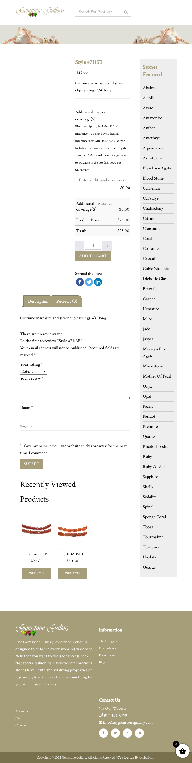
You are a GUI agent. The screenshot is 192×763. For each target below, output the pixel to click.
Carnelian (151, 188)
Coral (147, 238)
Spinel (148, 507)
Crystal (149, 259)
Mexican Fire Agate (154, 352)
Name (26, 407)
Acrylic (149, 98)
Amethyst (151, 138)
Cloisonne (151, 228)
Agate (148, 108)
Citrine (149, 218)
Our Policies (107, 648)
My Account (24, 711)
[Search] (126, 12)
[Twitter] (89, 282)
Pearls (148, 406)
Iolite (147, 319)
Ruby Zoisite (154, 467)
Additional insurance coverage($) (93, 115)
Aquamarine (153, 148)
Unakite (149, 557)
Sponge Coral (154, 517)
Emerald (150, 289)
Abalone (150, 88)
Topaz (148, 527)
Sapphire (150, 477)
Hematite (151, 309)
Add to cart (93, 256)
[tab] (38, 301)
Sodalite (150, 497)
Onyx (147, 386)
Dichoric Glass (155, 279)
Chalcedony (153, 208)
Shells (148, 487)
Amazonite (152, 118)
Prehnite (150, 426)
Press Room (107, 655)
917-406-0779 (115, 715)
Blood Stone (153, 178)
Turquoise (152, 547)
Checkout (22, 725)
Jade (146, 329)
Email (26, 426)
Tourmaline (153, 537)
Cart (18, 718)
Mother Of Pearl (157, 376)
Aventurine (153, 158)
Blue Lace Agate (157, 168)
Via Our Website (113, 708)
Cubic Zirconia (156, 269)
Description (38, 301)
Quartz (149, 436)
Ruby (147, 457)
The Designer (108, 641)
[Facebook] (80, 282)
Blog (102, 662)
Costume (151, 249)
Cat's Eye (151, 198)
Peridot (149, 416)
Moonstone (153, 366)
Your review (32, 378)
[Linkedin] (98, 282)
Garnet (149, 299)
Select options (36, 573)
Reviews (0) (66, 301)
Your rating (31, 364)
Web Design (125, 757)
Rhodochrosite (155, 447)
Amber (149, 128)
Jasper (148, 339)
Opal (147, 396)
